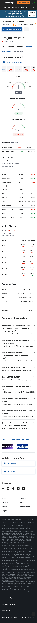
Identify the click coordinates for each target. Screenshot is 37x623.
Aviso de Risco (6, 610)
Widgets (4, 511)
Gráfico (11, 47)
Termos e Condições (8, 598)
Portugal (24, 7)
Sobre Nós (23, 499)
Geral (4, 47)
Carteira (4, 507)
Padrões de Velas (18, 51)
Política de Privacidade (8, 604)
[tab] (10, 69)
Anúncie (22, 503)
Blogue (4, 499)
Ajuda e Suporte (25, 507)
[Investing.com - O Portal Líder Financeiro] (10, 3)
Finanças (20, 47)
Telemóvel (5, 503)
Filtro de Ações (13, 7)
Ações (4, 7)
